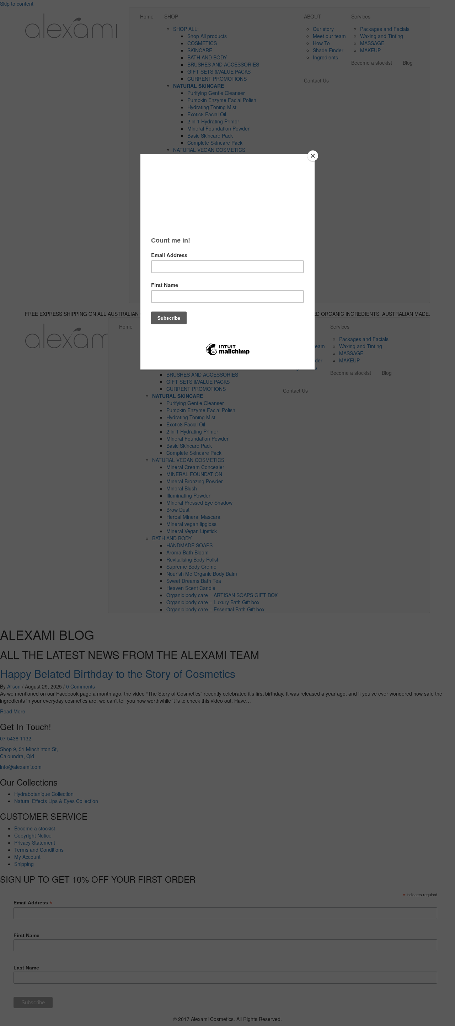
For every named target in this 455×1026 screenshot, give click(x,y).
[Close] (312, 155)
